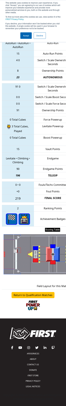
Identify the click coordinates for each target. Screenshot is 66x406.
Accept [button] (26, 35)
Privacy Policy (14, 19)
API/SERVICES (33, 353)
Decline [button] (39, 35)
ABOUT (33, 359)
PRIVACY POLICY (33, 381)
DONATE (33, 370)
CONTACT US (33, 364)
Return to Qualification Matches (33, 295)
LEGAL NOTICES (33, 386)
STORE (33, 375)
